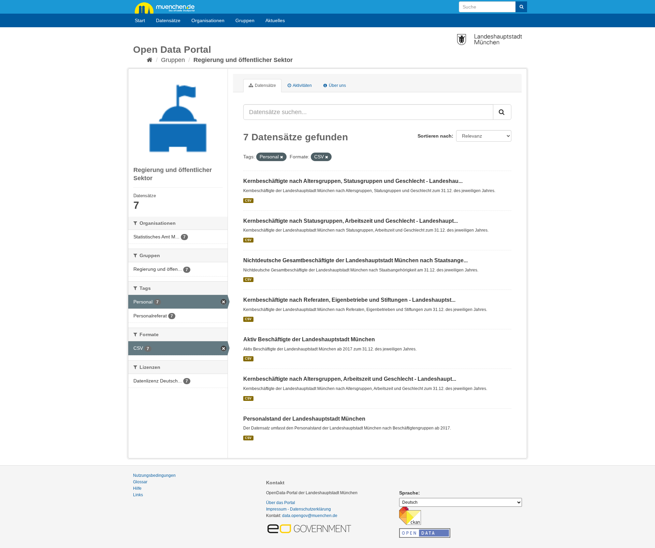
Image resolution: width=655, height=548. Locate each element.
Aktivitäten (302, 85)
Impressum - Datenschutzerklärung (298, 509)
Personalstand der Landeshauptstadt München (304, 419)
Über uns (337, 85)
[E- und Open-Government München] (310, 528)
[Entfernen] (281, 157)
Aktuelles (275, 20)
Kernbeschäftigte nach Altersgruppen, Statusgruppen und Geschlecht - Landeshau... (353, 181)
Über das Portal (280, 502)
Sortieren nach (435, 136)
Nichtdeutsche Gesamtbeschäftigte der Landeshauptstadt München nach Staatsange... (355, 260)
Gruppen (244, 20)
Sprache (408, 493)
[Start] (149, 60)
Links (138, 494)
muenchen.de (167, 7)
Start (140, 20)
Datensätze (168, 20)
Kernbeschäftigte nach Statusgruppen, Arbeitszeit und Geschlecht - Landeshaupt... (350, 221)
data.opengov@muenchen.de (309, 515)
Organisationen (207, 20)
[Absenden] (521, 6)
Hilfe (137, 488)
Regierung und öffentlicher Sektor (243, 60)
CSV (248, 200)
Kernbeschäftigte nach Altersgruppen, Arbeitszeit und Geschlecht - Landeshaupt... (349, 379)
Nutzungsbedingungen (154, 475)
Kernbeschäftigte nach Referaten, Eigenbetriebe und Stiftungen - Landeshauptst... (349, 300)
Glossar (140, 482)
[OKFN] (424, 531)
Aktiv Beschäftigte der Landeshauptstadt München (309, 339)
